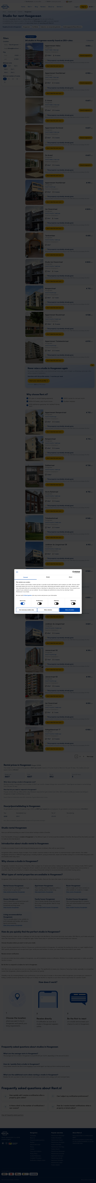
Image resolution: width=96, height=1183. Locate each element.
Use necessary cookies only (26, 610)
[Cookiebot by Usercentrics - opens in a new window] (73, 572)
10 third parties (27, 595)
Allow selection (48, 610)
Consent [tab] (25, 577)
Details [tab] (48, 577)
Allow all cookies (69, 610)
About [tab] (70, 577)
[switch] (39, 603)
